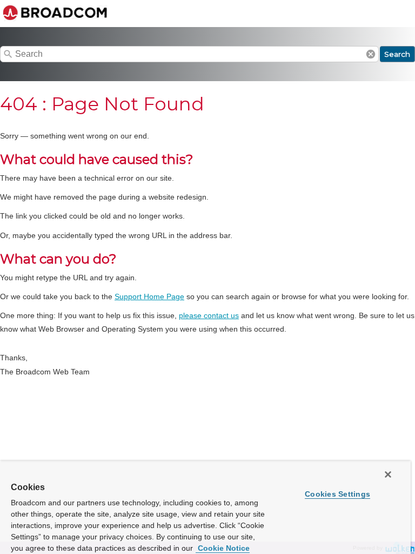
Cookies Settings (337, 494)
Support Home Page (149, 296)
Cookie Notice (223, 548)
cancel (370, 54)
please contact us (209, 315)
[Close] (388, 474)
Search (397, 54)
